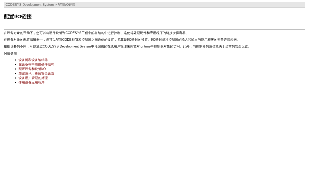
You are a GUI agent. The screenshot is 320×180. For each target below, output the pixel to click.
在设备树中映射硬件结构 (36, 64)
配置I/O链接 (66, 4)
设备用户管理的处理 (33, 78)
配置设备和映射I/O (32, 69)
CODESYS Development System (30, 4)
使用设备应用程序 (31, 82)
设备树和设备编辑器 (33, 60)
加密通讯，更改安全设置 (36, 73)
